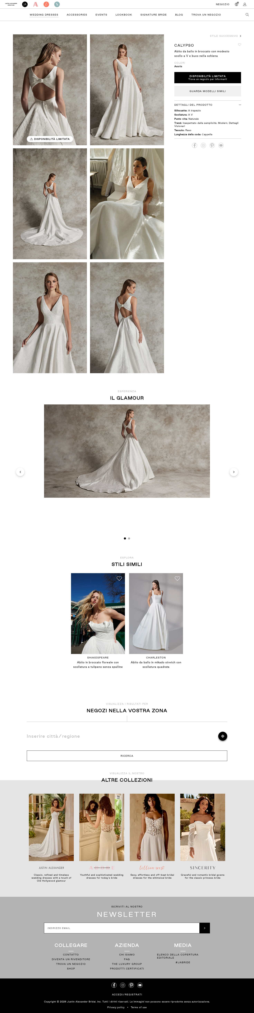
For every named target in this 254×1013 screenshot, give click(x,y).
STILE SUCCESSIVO (224, 36)
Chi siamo (127, 954)
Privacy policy (116, 1007)
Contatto (71, 954)
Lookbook (124, 14)
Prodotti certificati (127, 968)
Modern (222, 123)
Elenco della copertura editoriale (178, 956)
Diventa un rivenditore (71, 959)
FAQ (127, 959)
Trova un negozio (71, 964)
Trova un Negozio (206, 14)
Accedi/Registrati (127, 994)
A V (190, 114)
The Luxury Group (127, 964)
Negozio (223, 4)
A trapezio (194, 110)
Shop (71, 968)
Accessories (77, 14)
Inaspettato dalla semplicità (200, 123)
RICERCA (127, 756)
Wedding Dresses (44, 14)
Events (101, 14)
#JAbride (183, 962)
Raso (188, 130)
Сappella (207, 134)
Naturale (194, 119)
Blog (179, 14)
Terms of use (139, 1007)
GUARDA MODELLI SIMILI (208, 91)
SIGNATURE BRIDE (153, 14)
